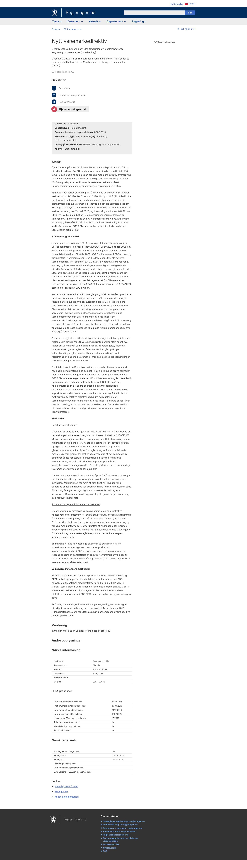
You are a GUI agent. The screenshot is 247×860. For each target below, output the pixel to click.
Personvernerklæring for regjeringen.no (122, 828)
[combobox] (154, 12)
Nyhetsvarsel (109, 848)
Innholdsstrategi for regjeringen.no (120, 824)
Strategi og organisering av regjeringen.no (124, 821)
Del (182, 29)
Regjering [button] (138, 21)
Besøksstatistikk (111, 844)
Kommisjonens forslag (66, 786)
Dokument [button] (74, 21)
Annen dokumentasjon (67, 796)
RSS (105, 851)
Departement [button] (115, 21)
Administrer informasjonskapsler (119, 831)
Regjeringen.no (80, 12)
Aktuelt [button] (94, 21)
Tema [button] (55, 21)
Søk (190, 12)
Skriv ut (191, 29)
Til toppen (93, 804)
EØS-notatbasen (164, 42)
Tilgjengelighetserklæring (116, 834)
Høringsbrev (61, 791)
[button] (72, 29)
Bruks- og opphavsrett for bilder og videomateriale (120, 839)
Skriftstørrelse (176, 4)
